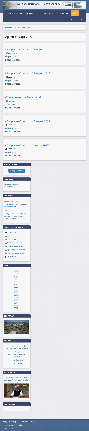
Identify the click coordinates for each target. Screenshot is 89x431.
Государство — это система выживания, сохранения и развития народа (15, 216)
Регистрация (71, 19)
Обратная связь (63, 13)
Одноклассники (13, 257)
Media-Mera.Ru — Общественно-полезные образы (16, 354)
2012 (16, 308)
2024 (16, 276)
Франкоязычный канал (16, 250)
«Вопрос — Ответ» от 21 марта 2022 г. (29, 73)
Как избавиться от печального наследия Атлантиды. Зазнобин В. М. (16, 380)
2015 (16, 300)
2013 (16, 305)
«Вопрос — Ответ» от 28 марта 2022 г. (29, 49)
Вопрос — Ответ (45, 13)
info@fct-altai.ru (16, 425)
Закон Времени (17, 360)
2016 (16, 297)
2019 (16, 289)
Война (6, 210)
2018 (16, 292)
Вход (81, 19)
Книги (75, 13)
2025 (16, 273)
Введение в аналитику (13, 201)
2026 (16, 271)
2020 (16, 287)
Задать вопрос (17, 171)
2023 (16, 279)
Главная (8, 27)
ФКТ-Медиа (11, 239)
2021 (16, 284)
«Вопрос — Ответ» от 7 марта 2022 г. (28, 145)
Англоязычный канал (15, 243)
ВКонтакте (11, 232)
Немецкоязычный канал (16, 246)
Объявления (10, 104)
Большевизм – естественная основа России (15, 205)
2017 (16, 295)
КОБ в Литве (17, 363)
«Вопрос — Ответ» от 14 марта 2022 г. (29, 121)
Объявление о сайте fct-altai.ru (24, 97)
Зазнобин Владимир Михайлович (12, 185)
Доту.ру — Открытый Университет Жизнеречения (17, 347)
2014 (16, 303)
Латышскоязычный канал (17, 253)
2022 (16, 281)
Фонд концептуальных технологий (19, 13)
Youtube (10, 236)
